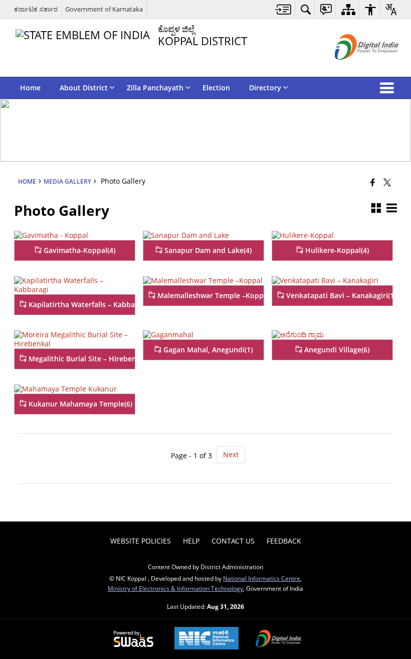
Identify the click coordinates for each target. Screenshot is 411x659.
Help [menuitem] (191, 541)
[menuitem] (283, 9)
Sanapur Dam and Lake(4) (207, 250)
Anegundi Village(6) (335, 349)
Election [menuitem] (216, 87)
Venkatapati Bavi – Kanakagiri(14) (338, 295)
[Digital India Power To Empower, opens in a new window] (278, 639)
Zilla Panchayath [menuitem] (155, 87)
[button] (389, 87)
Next (231, 454)
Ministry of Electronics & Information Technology (175, 588)
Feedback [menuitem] (284, 541)
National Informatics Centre (261, 578)
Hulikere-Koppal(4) (336, 250)
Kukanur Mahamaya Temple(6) (79, 404)
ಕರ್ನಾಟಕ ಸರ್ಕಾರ (36, 9)
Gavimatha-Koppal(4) (78, 250)
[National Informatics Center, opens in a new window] (206, 639)
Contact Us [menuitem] (233, 541)
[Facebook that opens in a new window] (372, 182)
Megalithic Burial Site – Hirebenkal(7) (81, 358)
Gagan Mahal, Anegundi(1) (207, 349)
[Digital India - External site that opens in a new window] (354, 68)
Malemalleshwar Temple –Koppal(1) (209, 295)
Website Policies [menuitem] (140, 541)
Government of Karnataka (104, 9)
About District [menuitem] (84, 87)
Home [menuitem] (30, 87)
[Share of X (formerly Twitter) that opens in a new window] (387, 182)
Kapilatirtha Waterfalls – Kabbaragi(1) (81, 304)
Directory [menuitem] (265, 87)
